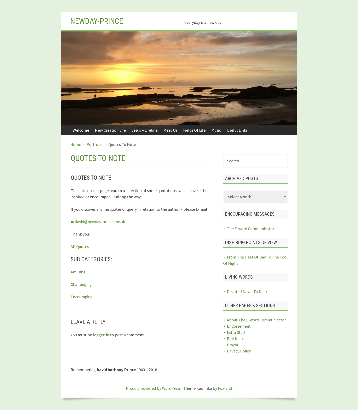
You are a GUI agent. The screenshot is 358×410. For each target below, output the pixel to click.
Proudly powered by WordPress (153, 388)
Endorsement (239, 326)
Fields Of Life (194, 130)
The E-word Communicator (250, 228)
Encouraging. (82, 296)
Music (216, 130)
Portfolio (235, 338)
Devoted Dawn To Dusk (247, 291)
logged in (101, 334)
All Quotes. (80, 246)
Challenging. (82, 284)
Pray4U (233, 344)
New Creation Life (110, 130)
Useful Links (237, 130)
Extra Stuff (236, 332)
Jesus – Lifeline (144, 130)
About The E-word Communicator (256, 319)
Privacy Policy (239, 350)
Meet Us (170, 130)
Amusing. (78, 271)
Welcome (81, 130)
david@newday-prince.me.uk (100, 221)
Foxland (225, 388)
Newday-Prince (96, 21)
